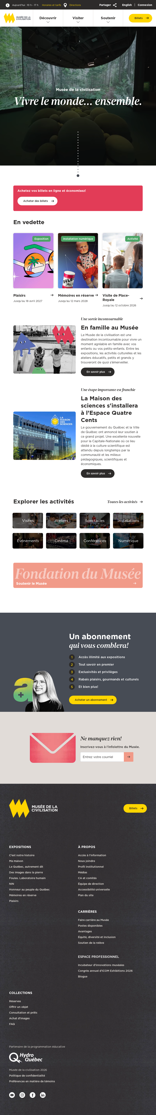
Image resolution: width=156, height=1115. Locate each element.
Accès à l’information (92, 855)
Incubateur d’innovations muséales (101, 965)
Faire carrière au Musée (93, 920)
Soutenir (108, 18)
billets (139, 18)
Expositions (20, 847)
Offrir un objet (19, 1007)
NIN (11, 884)
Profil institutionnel (91, 867)
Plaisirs (13, 901)
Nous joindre (87, 861)
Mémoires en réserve (22, 895)
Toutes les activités (122, 501)
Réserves (15, 1001)
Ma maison (16, 861)
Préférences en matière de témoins (32, 1081)
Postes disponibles (90, 926)
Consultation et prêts (23, 1013)
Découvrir (48, 18)
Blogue (82, 976)
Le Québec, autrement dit (26, 867)
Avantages (85, 931)
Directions (75, 5)
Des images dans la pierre (26, 872)
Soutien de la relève (91, 943)
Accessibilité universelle (94, 889)
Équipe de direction (91, 884)
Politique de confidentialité (27, 1076)
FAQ (12, 1024)
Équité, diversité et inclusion (97, 937)
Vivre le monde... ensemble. (78, 97)
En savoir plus (96, 372)
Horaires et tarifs (37, 5)
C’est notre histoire (21, 855)
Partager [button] (105, 5)
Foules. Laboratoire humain (27, 878)
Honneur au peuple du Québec (29, 889)
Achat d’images (19, 1018)
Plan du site (85, 895)
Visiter (78, 18)
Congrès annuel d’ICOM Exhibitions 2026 (105, 971)
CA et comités (87, 878)
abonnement (91, 700)
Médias (82, 872)
